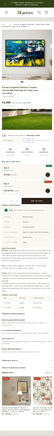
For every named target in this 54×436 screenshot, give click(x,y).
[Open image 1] (27, 55)
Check (28, 140)
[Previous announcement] (5, 4)
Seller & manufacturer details (14, 368)
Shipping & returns (9, 360)
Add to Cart (37, 201)
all (10, 24)
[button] (6, 12)
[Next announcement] (49, 4)
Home (4, 24)
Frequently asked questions (13, 314)
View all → (48, 373)
